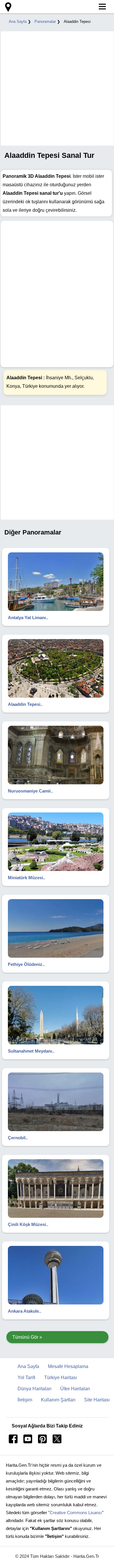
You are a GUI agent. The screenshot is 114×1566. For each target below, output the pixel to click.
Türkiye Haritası (60, 1377)
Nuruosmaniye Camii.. (30, 790)
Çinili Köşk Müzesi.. (28, 1224)
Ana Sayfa (18, 21)
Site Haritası (97, 1399)
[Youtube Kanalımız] (27, 1441)
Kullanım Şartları (58, 1399)
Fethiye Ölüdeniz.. (26, 964)
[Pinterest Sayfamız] (42, 1441)
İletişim (25, 1399)
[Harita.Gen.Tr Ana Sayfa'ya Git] (7, 7)
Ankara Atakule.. (24, 1311)
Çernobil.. (18, 1137)
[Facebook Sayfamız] (13, 1441)
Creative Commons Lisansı (76, 1512)
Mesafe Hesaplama (68, 1366)
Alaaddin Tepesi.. (25, 704)
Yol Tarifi (26, 1377)
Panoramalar (45, 21)
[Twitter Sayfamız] (57, 1441)
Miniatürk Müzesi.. (26, 877)
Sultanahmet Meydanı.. (31, 1050)
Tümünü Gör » (27, 1337)
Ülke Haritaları (75, 1388)
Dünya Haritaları (34, 1388)
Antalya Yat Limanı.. (28, 617)
